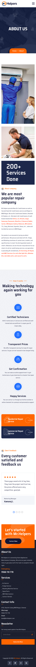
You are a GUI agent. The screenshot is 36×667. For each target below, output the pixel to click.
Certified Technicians (18, 317)
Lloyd (27, 219)
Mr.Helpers (17, 658)
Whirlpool (9, 224)
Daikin (30, 221)
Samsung (4, 221)
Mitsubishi (28, 224)
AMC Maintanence (7, 594)
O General (24, 221)
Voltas (15, 219)
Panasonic (11, 221)
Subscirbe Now (18, 642)
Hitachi (22, 219)
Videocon (21, 224)
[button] (14, 512)
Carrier (3, 224)
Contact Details (7, 596)
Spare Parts (6, 591)
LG (18, 219)
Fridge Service (6, 586)
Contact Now (13, 541)
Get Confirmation (18, 369)
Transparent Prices (18, 344)
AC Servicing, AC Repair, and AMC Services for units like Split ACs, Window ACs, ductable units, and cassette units (17, 253)
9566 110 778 (7, 572)
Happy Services (18, 396)
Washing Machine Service (10, 588)
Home (14, 50)
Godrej (15, 224)
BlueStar (18, 221)
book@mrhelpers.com (8, 618)
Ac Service (5, 583)
